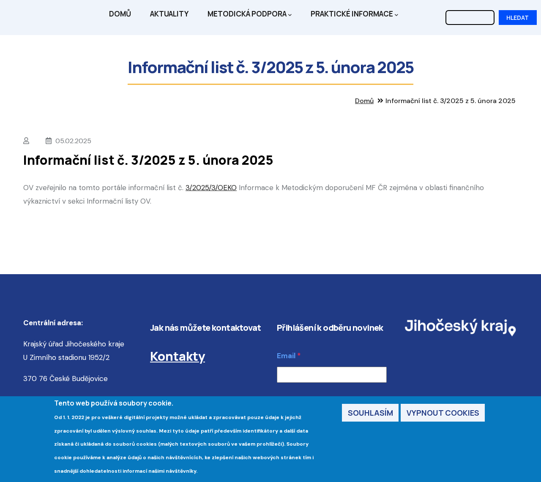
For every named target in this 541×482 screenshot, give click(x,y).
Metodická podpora (247, 14)
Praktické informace (352, 14)
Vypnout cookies (443, 413)
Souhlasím (370, 413)
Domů (120, 14)
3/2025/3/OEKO (211, 187)
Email (286, 355)
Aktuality (169, 14)
